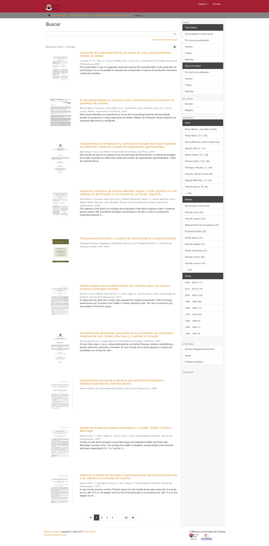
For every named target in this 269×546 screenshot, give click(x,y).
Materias (189, 59)
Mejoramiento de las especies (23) (202, 224)
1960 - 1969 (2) (192, 320)
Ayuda (188, 355)
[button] (203, 4)
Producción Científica (81, 15)
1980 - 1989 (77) (193, 307)
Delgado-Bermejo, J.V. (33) (198, 180)
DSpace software (51, 531)
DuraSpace (90, 531)
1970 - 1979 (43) (193, 314)
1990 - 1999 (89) (193, 301)
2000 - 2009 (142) (194, 295)
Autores (189, 46)
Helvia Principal (59, 15)
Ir (175, 33)
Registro (189, 110)
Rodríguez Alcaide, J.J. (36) (198, 167)
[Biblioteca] (194, 536)
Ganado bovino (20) (195, 256)
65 (126, 517)
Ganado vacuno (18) (195, 263)
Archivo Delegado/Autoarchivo (200, 349)
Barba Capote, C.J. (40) (196, 154)
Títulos (188, 53)
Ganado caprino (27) (195, 218)
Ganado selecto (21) (195, 244)
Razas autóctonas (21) (196, 250)
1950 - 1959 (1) (192, 327)
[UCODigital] (207, 536)
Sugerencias (60, 534)
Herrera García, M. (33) (196, 186)
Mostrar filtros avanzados (165, 39)
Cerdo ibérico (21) (194, 237)
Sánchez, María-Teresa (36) (199, 173)
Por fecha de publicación (197, 40)
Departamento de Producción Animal (114, 15)
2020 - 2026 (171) (194, 282)
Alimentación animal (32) (197, 205)
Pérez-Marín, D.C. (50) (196, 135)
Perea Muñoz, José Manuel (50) (201, 129)
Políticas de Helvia (194, 361)
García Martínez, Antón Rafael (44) (202, 141)
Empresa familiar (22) (195, 231)
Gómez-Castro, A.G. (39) (197, 161)
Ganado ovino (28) (194, 212)
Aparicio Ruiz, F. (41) (195, 148)
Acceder (189, 103)
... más (188, 193)
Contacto (47, 534)
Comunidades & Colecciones (199, 33)
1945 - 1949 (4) (192, 333)
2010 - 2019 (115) (194, 288)
